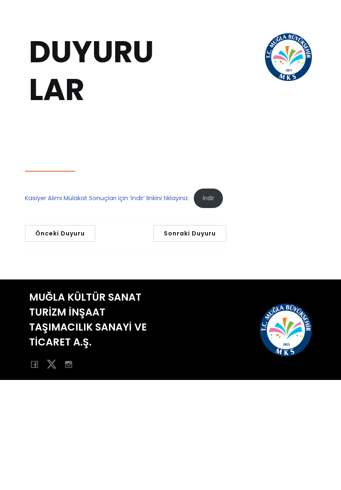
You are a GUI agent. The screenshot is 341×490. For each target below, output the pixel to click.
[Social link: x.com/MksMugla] (54, 364)
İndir (208, 198)
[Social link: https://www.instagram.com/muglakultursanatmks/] (71, 364)
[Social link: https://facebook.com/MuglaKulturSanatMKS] (37, 364)
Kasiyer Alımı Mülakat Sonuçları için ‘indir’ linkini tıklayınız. (107, 198)
